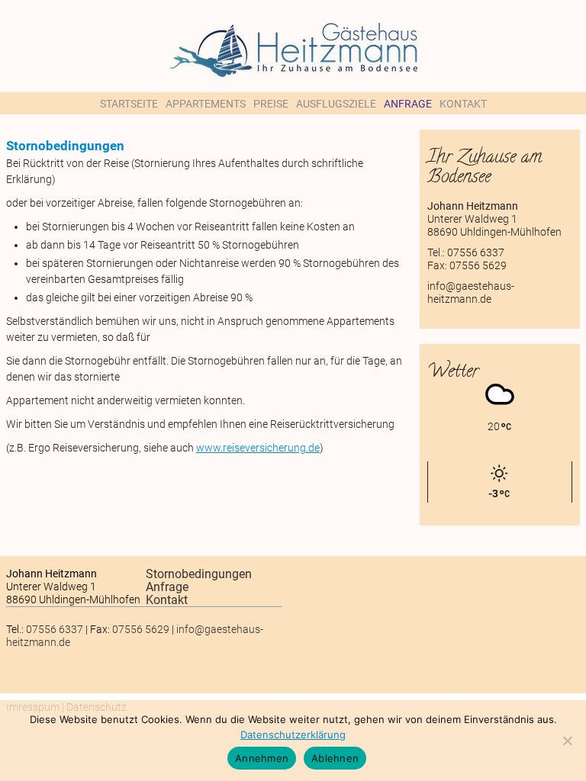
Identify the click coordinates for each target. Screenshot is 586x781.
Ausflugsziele (336, 104)
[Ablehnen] (567, 740)
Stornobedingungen (199, 574)
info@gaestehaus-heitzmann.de (470, 292)
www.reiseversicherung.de (258, 448)
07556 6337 (475, 252)
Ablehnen (335, 758)
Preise (270, 104)
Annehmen (261, 758)
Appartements (206, 104)
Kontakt (463, 104)
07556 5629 (478, 265)
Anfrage (408, 104)
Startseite (129, 104)
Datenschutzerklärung (293, 734)
